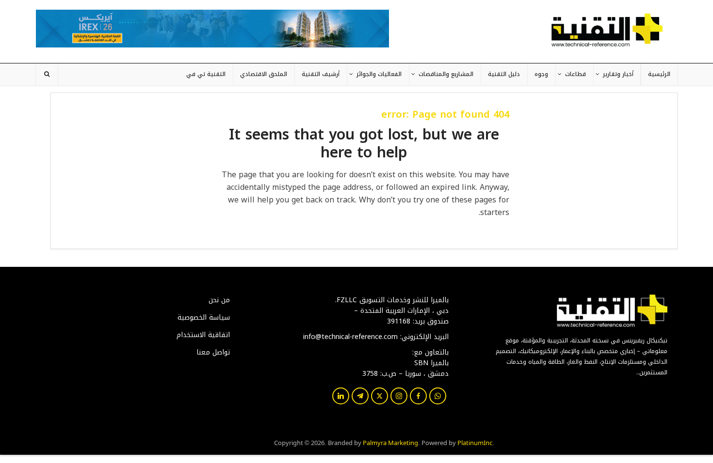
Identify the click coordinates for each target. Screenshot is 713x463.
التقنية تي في (206, 74)
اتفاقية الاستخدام (203, 335)
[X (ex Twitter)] (379, 395)
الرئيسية (659, 74)
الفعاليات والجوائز (379, 74)
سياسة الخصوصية (204, 317)
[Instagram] (398, 395)
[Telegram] (360, 395)
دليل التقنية (504, 74)
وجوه (541, 74)
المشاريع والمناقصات (446, 74)
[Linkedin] (340, 395)
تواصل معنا (213, 352)
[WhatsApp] (437, 395)
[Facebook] (418, 395)
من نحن (219, 300)
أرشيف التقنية (321, 74)
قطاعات (575, 74)
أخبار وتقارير (618, 74)
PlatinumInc (474, 442)
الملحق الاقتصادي (263, 74)
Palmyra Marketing (390, 442)
